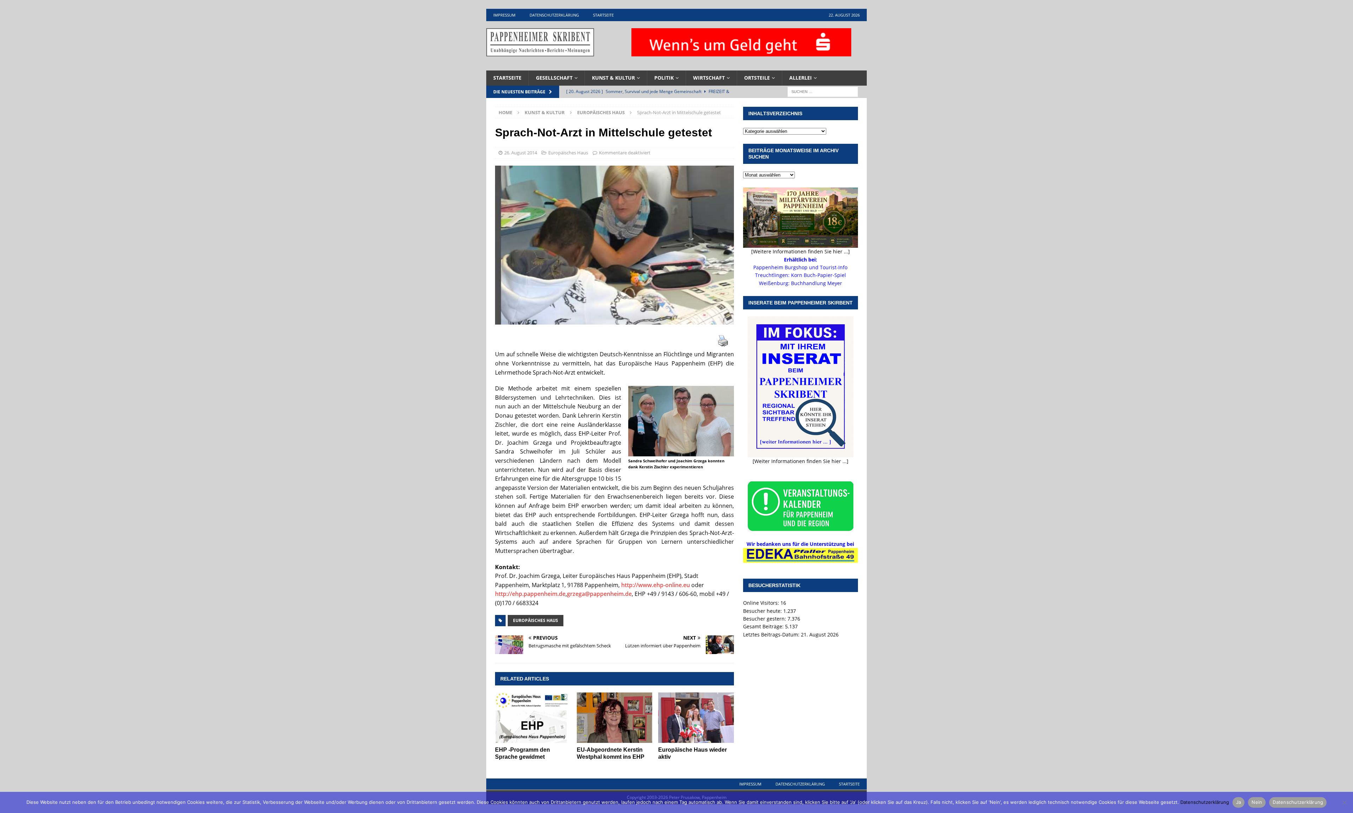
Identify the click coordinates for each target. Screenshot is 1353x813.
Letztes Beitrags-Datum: (772, 634)
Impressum (504, 15)
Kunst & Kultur (613, 77)
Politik (664, 77)
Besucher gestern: (765, 618)
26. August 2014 (520, 152)
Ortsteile (757, 77)
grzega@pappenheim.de (599, 594)
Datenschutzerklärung (554, 15)
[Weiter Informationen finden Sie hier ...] (800, 461)
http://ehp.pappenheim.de (530, 594)
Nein (1257, 802)
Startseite (603, 15)
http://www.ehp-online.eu (655, 585)
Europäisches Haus (568, 152)
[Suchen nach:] (822, 91)
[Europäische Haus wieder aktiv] (696, 717)
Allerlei (800, 77)
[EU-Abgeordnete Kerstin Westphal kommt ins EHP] (615, 717)
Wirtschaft (709, 77)
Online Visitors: (761, 602)
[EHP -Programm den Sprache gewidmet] (533, 717)
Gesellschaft (554, 77)
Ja (1238, 802)
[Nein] (1344, 802)
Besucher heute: (763, 611)
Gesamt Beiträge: (764, 626)
